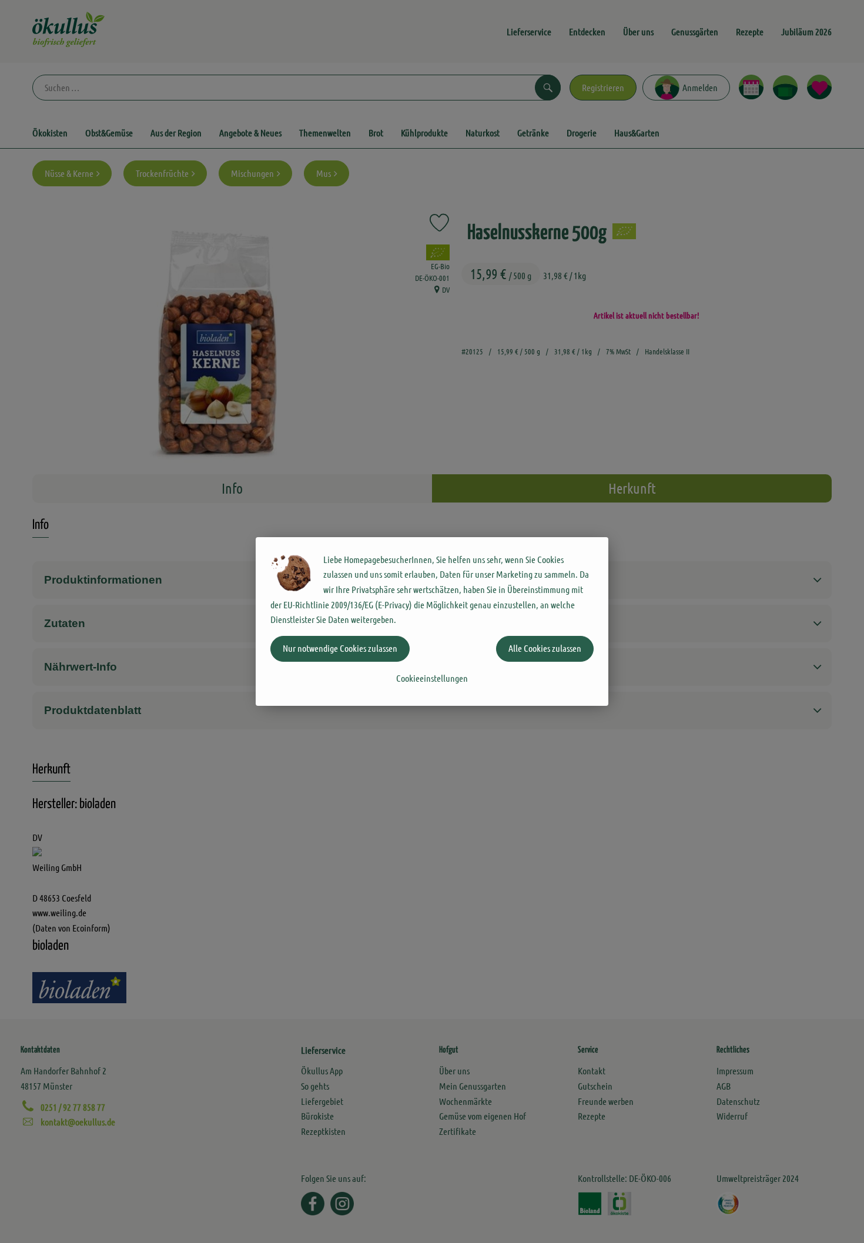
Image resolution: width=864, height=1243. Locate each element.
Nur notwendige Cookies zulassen (340, 648)
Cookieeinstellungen (432, 678)
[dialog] (432, 621)
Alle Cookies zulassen (544, 648)
